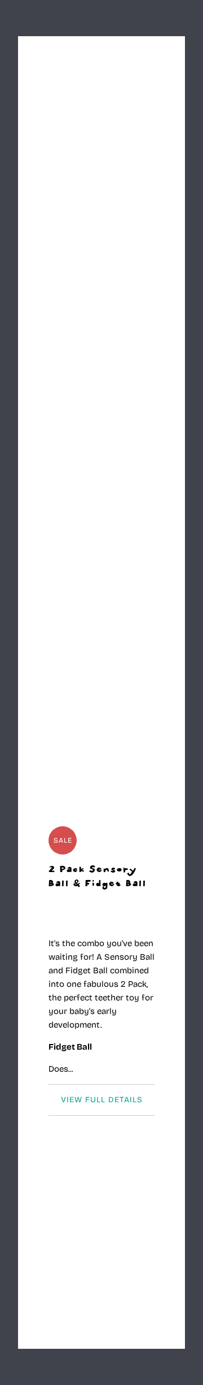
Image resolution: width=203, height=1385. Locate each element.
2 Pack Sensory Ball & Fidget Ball (97, 877)
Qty (54, 1222)
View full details (102, 1099)
